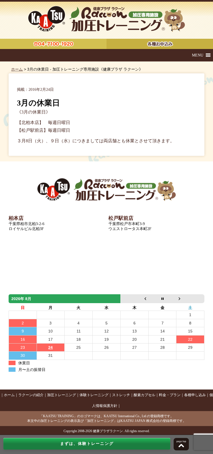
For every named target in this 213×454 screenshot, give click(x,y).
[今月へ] (162, 298)
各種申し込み (195, 395)
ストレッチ (121, 395)
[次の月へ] (190, 298)
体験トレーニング (94, 395)
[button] (197, 55)
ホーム (17, 69)
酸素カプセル (144, 395)
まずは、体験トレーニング (87, 444)
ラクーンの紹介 (31, 395)
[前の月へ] (134, 298)
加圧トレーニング (61, 395)
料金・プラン (170, 395)
